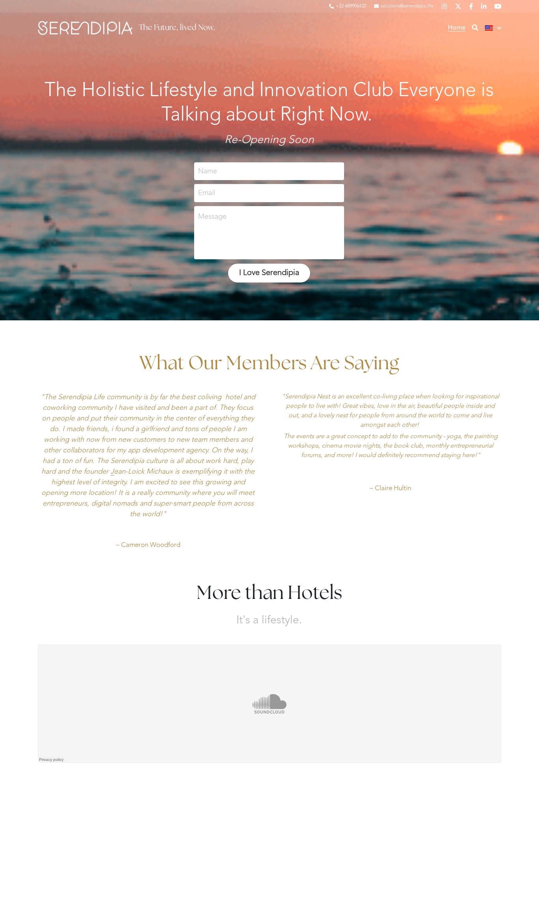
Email (206, 193)
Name (207, 171)
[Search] (475, 28)
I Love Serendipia (269, 273)
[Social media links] (444, 6)
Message (212, 216)
